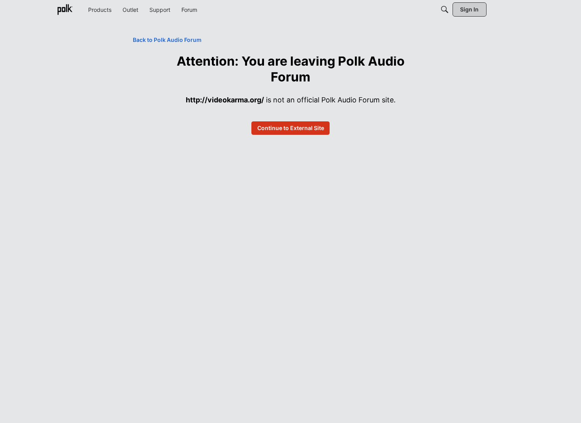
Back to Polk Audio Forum (167, 39)
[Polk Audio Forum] (65, 9)
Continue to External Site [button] (290, 128)
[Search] (445, 9)
